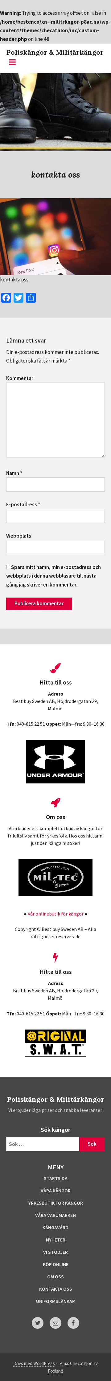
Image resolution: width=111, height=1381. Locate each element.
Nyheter (55, 1240)
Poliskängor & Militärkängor (55, 52)
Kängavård (55, 1227)
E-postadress (23, 504)
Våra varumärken (55, 1215)
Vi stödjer (55, 1252)
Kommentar (19, 378)
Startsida (56, 1178)
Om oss (55, 1276)
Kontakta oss (55, 1289)
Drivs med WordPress (34, 1363)
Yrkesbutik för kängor (55, 1203)
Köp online (55, 1264)
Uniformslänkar (55, 1301)
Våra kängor (56, 1190)
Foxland (55, 1371)
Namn (14, 473)
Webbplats (18, 535)
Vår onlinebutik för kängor (56, 914)
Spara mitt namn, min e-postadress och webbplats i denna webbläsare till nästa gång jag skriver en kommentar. (53, 576)
